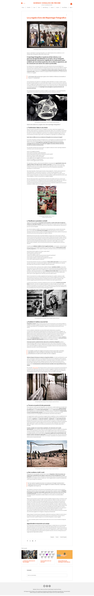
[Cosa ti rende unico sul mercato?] (47, 554)
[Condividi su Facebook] (27, 540)
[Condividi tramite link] (35, 540)
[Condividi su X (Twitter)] (30, 540)
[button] (71, 3)
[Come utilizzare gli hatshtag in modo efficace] (65, 554)
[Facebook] (47, 586)
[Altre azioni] (66, 15)
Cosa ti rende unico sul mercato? (45, 561)
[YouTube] (44, 586)
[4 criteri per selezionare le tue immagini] (29, 554)
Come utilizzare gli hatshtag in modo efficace (64, 561)
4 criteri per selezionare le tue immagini (29, 561)
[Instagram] (50, 586)
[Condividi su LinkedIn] (32, 540)
